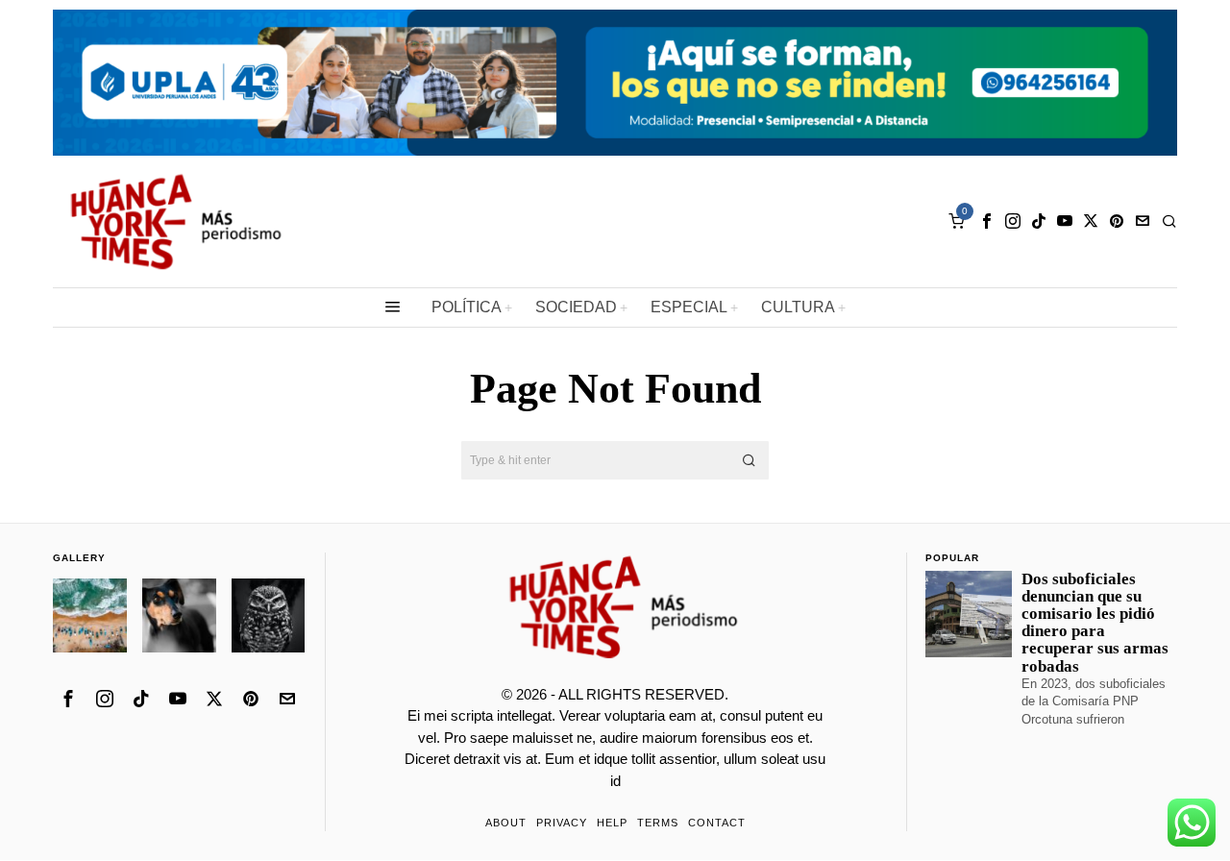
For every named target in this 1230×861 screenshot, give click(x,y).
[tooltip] (986, 221)
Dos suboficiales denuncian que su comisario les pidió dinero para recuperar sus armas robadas (1094, 623)
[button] (749, 460)
